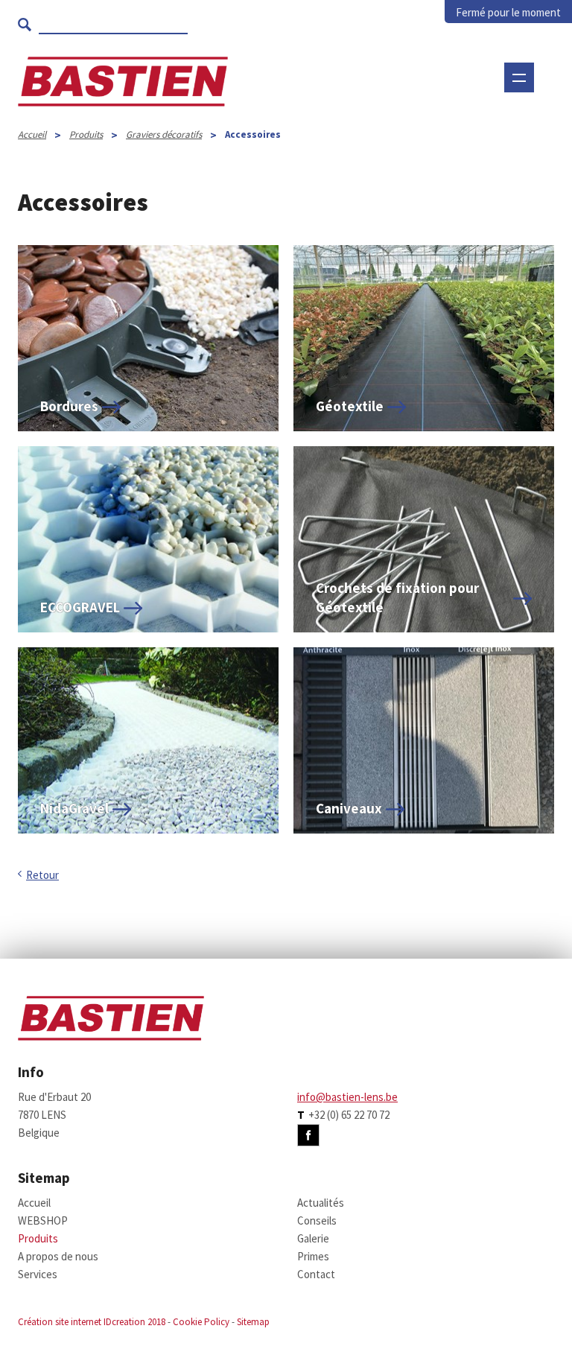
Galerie (313, 1238)
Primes (313, 1256)
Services (37, 1274)
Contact (316, 1274)
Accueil (32, 134)
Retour (42, 875)
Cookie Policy (201, 1321)
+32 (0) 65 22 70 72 (349, 1115)
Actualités (320, 1203)
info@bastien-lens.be (347, 1097)
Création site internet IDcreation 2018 (91, 1321)
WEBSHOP (263, 123)
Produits (86, 134)
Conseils (317, 1220)
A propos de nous (58, 1256)
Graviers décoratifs (164, 134)
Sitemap (253, 1321)
